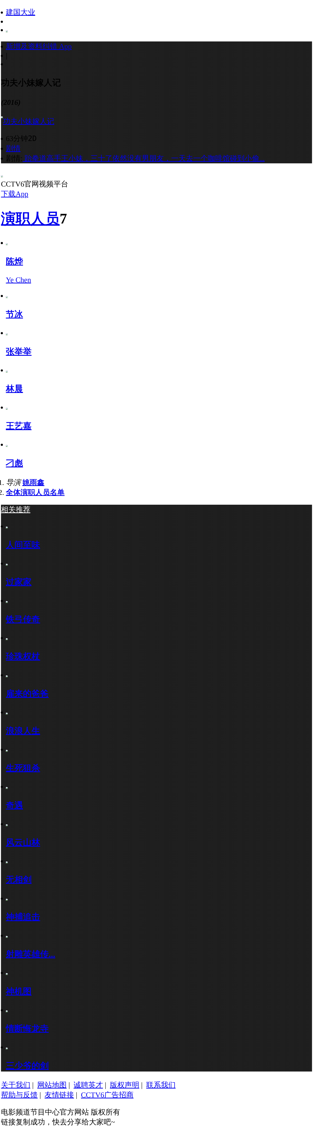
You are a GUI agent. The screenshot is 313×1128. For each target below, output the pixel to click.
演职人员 (30, 218)
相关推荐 (15, 510)
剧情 (13, 148)
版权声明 (124, 1085)
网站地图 (52, 1085)
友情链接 (59, 1095)
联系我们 (161, 1085)
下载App (14, 194)
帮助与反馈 (19, 1095)
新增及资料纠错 (39, 46)
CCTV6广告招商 (107, 1095)
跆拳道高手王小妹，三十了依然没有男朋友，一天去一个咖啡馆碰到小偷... (144, 158)
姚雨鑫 (33, 482)
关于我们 (15, 1085)
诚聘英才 (88, 1085)
